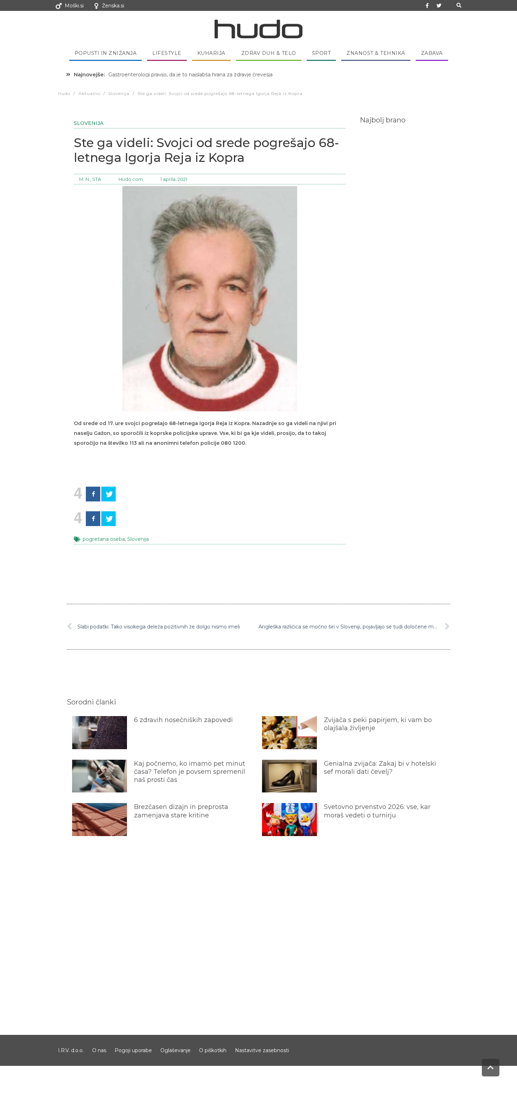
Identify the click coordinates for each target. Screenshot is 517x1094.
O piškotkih (212, 1050)
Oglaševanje (175, 1050)
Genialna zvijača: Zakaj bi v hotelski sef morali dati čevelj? (380, 768)
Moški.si (74, 5)
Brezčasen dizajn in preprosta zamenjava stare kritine (181, 811)
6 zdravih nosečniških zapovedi (183, 720)
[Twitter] (439, 6)
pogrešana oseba (104, 539)
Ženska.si (113, 5)
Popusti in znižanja (106, 53)
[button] (458, 5)
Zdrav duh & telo (268, 53)
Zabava (432, 53)
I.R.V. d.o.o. (71, 1050)
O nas (99, 1050)
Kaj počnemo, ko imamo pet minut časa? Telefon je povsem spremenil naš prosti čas (189, 772)
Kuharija (211, 53)
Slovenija (88, 123)
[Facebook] (93, 494)
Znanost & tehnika (375, 53)
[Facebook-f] (427, 6)
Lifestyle (166, 53)
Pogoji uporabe (133, 1050)
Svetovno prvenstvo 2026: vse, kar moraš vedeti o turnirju (377, 811)
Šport (321, 53)
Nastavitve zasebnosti (262, 1050)
